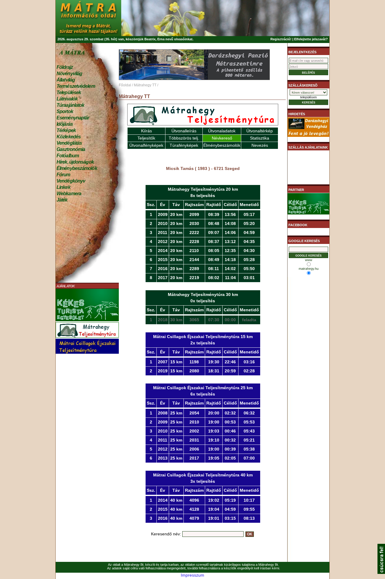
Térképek (66, 130)
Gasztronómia (71, 149)
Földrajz (65, 67)
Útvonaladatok (222, 130)
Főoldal (125, 85)
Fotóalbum (68, 155)
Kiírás (146, 130)
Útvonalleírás (183, 130)
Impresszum (192, 575)
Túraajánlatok (70, 105)
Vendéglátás (69, 143)
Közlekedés (69, 136)
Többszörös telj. (184, 138)
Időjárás (65, 124)
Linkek (63, 187)
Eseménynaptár (73, 117)
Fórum (63, 174)
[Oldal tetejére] (381, 572)
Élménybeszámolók (77, 168)
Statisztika (259, 138)
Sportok (65, 111)
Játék (62, 199)
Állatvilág (66, 79)
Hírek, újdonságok (75, 162)
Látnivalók (67, 98)
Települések (69, 92)
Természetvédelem (76, 86)
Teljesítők (146, 138)
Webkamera (69, 193)
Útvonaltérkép (259, 130)
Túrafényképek (184, 145)
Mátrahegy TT (145, 85)
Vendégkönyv (71, 180)
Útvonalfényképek (146, 145)
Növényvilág (69, 73)
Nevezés (259, 145)
